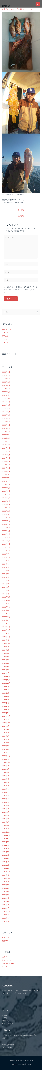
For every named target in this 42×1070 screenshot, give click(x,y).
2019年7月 (5, 653)
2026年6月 (6, 378)
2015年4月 (6, 819)
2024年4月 (6, 464)
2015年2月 (5, 825)
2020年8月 (6, 610)
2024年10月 (6, 445)
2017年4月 (6, 743)
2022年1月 (5, 554)
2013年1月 (5, 908)
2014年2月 (6, 865)
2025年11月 (6, 402)
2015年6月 (5, 812)
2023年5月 (6, 501)
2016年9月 (5, 766)
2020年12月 (6, 597)
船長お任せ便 (6, 329)
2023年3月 (6, 507)
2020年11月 (6, 600)
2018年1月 (5, 713)
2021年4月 (6, 584)
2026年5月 (6, 382)
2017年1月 (5, 752)
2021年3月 (5, 587)
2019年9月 (5, 647)
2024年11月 (6, 441)
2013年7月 (5, 888)
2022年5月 (6, 541)
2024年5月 (6, 461)
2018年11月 (6, 680)
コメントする (27, 9)
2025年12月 (6, 398)
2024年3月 (6, 468)
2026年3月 (6, 388)
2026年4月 (6, 385)
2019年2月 (5, 670)
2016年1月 (5, 789)
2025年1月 (5, 435)
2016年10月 (6, 762)
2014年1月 (5, 868)
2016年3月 (5, 782)
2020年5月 (6, 620)
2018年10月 (6, 683)
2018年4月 (6, 703)
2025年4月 (6, 425)
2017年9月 (5, 726)
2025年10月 (6, 405)
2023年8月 (6, 491)
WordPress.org (7, 967)
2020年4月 (6, 623)
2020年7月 (6, 613)
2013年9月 (5, 882)
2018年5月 (6, 700)
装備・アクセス (7, 1026)
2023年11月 (6, 481)
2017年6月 (5, 736)
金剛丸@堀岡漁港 (8, 1045)
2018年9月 (6, 686)
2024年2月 (6, 471)
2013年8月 (6, 885)
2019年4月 (6, 663)
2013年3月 (5, 901)
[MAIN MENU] (38, 4)
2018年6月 (6, 696)
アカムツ (5, 332)
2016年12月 (6, 756)
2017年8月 (6, 729)
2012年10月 (6, 918)
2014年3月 (6, 862)
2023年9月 (6, 488)
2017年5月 (5, 739)
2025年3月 (6, 428)
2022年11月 (6, 521)
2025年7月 (6, 415)
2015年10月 (6, 799)
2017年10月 (6, 723)
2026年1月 (5, 395)
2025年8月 (6, 412)
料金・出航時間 (7, 1023)
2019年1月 (5, 673)
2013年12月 (6, 872)
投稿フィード (6, 960)
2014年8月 (6, 845)
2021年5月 (5, 580)
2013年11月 (6, 875)
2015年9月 (5, 802)
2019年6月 (5, 656)
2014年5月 (6, 855)
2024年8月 (6, 451)
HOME (4, 1015)
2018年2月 (6, 709)
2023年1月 (5, 514)
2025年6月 (6, 418)
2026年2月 (6, 392)
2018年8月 (6, 690)
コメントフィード (8, 963)
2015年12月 (6, 792)
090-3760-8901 (7, 1047)
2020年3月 (6, 627)
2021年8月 (6, 570)
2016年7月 (5, 769)
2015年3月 (5, 822)
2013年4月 (6, 898)
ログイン (5, 957)
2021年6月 (5, 577)
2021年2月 (5, 590)
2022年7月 (6, 534)
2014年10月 (6, 838)
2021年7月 (5, 574)
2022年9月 (6, 527)
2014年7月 (6, 848)
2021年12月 (6, 557)
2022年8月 (6, 531)
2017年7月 (5, 733)
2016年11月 (6, 759)
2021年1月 (5, 594)
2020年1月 (6, 633)
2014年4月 (6, 858)
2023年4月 (6, 504)
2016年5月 (5, 776)
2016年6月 (5, 772)
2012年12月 (6, 911)
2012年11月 (6, 915)
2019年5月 (5, 660)
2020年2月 (6, 630)
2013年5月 (5, 895)
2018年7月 (6, 693)
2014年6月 (6, 852)
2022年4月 (6, 544)
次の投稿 (21, 216)
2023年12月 (6, 478)
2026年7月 (6, 375)
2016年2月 (5, 786)
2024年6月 (6, 458)
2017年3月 (5, 746)
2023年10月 (6, 484)
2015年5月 (5, 815)
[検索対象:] (21, 312)
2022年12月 (6, 517)
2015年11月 (6, 795)
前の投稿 (21, 210)
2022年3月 (6, 547)
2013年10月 (6, 878)
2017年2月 (5, 749)
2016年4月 (6, 779)
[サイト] (21, 280)
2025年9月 (6, 408)
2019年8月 (6, 650)
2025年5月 (6, 421)
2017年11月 (6, 719)
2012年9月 (5, 921)
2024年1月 (6, 474)
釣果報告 (5, 941)
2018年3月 (6, 706)
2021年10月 (6, 564)
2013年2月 (5, 905)
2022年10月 (6, 524)
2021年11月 (6, 561)
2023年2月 (6, 511)
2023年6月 (6, 498)
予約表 (4, 1018)
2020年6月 (6, 617)
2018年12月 (6, 676)
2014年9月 (6, 842)
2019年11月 (6, 640)
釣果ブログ (6, 9)
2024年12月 (6, 438)
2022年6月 (6, 537)
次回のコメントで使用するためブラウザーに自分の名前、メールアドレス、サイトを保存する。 (20, 289)
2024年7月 (6, 455)
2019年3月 (5, 666)
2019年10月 (6, 643)
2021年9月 (5, 567)
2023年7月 (6, 494)
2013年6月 (5, 891)
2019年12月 (6, 637)
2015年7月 (5, 809)
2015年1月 (5, 829)
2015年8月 (6, 805)
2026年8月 (6, 372)
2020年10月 (6, 604)
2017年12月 (6, 716)
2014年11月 (6, 835)
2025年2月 (6, 431)
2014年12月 (6, 832)
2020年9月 (6, 607)
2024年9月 (6, 448)
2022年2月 (6, 551)
